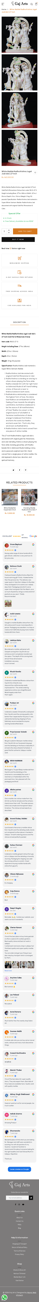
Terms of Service (19, 1251)
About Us (19, 1218)
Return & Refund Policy (19, 1247)
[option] (10, 503)
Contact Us (19, 1221)
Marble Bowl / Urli (19, 1277)
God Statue (20, 1280)
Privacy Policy (19, 1254)
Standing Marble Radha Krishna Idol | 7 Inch (29, 510)
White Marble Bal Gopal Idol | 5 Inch (10, 509)
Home (4, 9)
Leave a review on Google (19, 1169)
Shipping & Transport (19, 1244)
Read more (8, 971)
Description (19, 322)
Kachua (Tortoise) (19, 1273)
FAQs (19, 1225)
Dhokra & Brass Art (19, 1270)
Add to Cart (25, 231)
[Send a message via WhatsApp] (4, 1297)
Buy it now (18, 239)
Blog (19, 1228)
